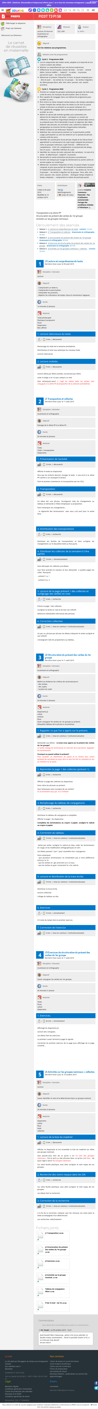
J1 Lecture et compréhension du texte (63, 229)
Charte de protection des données (18, 1391)
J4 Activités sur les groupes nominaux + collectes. (67, 249)
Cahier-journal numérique (60, 1366)
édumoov (8, 1369)
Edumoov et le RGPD (13, 1394)
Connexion (54, 1386)
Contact (8, 1364)
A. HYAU (81, 31)
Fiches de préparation (58, 1369)
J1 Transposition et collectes (59, 232)
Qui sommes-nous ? (13, 1366)
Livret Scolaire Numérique (60, 1364)
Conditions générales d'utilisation (18, 1389)
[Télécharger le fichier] (38, 1239)
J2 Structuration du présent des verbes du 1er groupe (69, 238)
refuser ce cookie (55, 1407)
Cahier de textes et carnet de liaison (64, 1361)
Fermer (94, 1)
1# (40, 1330)
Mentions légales (12, 1386)
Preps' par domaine (13, 28)
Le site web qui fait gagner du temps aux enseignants (26, 1361)
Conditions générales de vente (17, 1396)
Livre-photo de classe (58, 1371)
